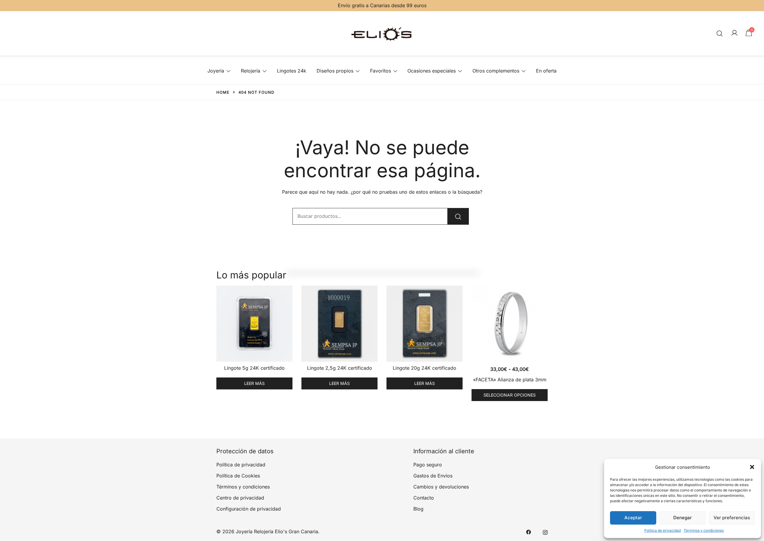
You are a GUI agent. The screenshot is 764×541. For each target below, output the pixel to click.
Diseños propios (335, 71)
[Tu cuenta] (734, 33)
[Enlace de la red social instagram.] (545, 531)
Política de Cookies (238, 476)
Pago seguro (427, 465)
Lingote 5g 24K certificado (254, 368)
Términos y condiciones (704, 530)
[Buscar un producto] (719, 33)
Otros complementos (495, 71)
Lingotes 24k (291, 71)
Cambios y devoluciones (441, 487)
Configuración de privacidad (248, 509)
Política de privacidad (662, 530)
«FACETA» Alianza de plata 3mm (509, 380)
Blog (418, 509)
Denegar (682, 517)
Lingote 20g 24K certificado (424, 368)
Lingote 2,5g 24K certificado (339, 368)
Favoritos (380, 71)
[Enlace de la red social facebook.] (528, 531)
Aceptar (633, 517)
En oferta (546, 71)
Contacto (423, 498)
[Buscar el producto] (458, 216)
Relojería (250, 71)
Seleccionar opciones (509, 394)
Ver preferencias (732, 517)
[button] (752, 467)
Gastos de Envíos (432, 476)
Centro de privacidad (240, 498)
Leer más (254, 383)
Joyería (215, 71)
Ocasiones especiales (431, 71)
